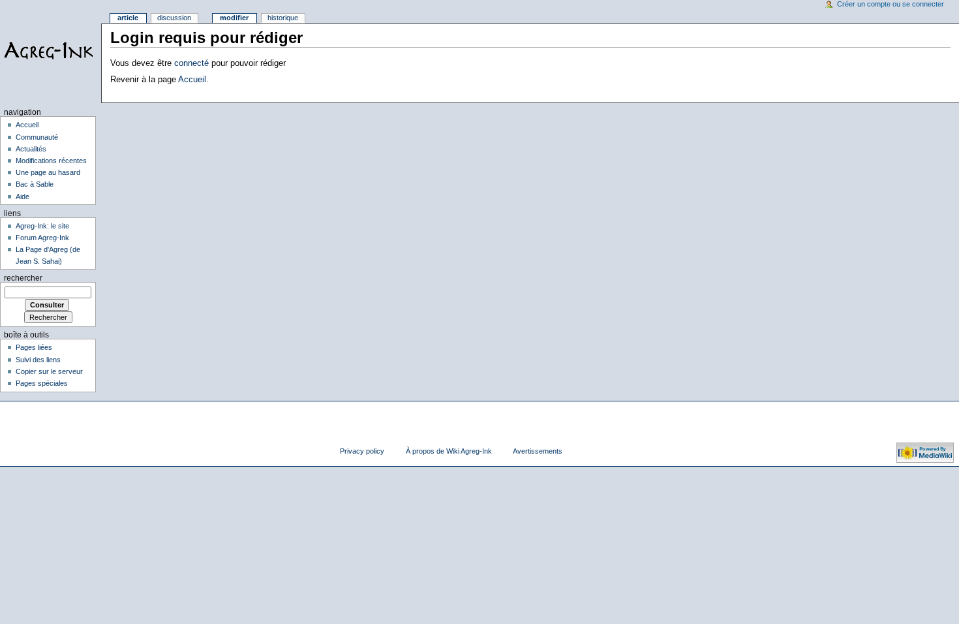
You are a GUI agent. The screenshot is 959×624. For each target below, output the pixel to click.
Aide (22, 196)
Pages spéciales (42, 383)
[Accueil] (50, 50)
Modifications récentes (51, 160)
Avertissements (537, 451)
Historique (282, 18)
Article (127, 18)
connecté (191, 63)
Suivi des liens (38, 360)
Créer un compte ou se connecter (890, 4)
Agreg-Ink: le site (42, 226)
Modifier (234, 18)
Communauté (37, 137)
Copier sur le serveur (49, 371)
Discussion (174, 18)
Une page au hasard (48, 172)
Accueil (192, 79)
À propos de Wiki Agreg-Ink (449, 451)
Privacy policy (362, 451)
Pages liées (34, 347)
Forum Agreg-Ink (42, 238)
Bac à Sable (34, 184)
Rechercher (23, 278)
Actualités (31, 149)
